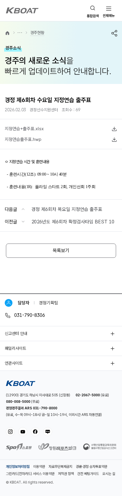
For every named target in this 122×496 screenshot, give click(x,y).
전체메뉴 (109, 16)
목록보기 (61, 250)
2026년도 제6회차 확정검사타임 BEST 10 (72, 222)
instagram (10, 431)
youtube (22, 431)
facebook (35, 431)
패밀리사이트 (15, 348)
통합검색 (93, 16)
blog (47, 431)
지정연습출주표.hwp (23, 139)
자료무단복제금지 (60, 467)
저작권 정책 (66, 474)
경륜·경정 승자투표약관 (91, 467)
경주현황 (37, 32)
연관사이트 (14, 363)
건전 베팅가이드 (88, 474)
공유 (114, 33)
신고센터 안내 (16, 333)
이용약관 (39, 467)
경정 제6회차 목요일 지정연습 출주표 (66, 209)
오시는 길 (108, 474)
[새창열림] (19, 449)
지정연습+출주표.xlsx (24, 128)
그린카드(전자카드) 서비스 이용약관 (30, 474)
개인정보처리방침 (18, 467)
